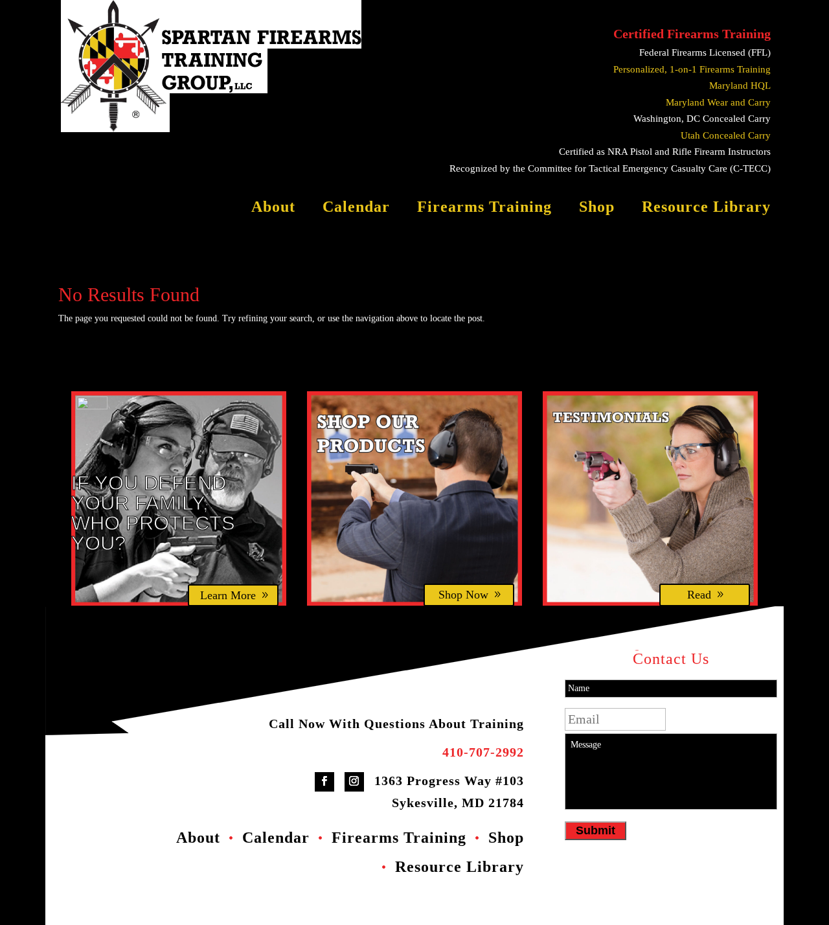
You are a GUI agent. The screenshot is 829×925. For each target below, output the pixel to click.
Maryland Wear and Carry (718, 102)
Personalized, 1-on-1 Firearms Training (692, 69)
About (273, 208)
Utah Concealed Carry (726, 135)
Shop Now (463, 594)
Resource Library (706, 208)
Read (699, 594)
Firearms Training (484, 208)
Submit (595, 830)
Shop (597, 208)
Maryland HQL (740, 85)
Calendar (356, 208)
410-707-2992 (483, 752)
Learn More (228, 595)
